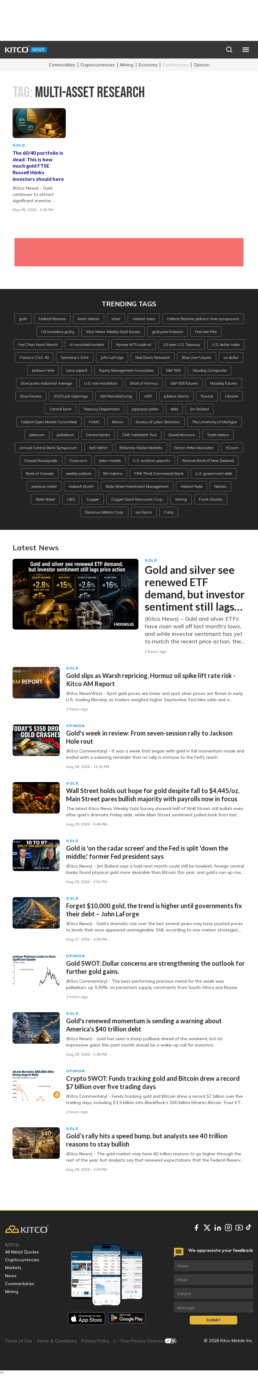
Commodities (62, 65)
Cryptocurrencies (98, 65)
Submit (213, 1320)
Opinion (202, 65)
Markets (13, 1267)
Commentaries (19, 1283)
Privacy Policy (95, 1341)
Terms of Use (18, 1341)
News (11, 1276)
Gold (19, 145)
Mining (126, 65)
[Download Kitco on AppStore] (86, 1318)
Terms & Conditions (57, 1341)
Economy (148, 65)
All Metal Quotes (22, 1252)
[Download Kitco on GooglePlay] (126, 1318)
